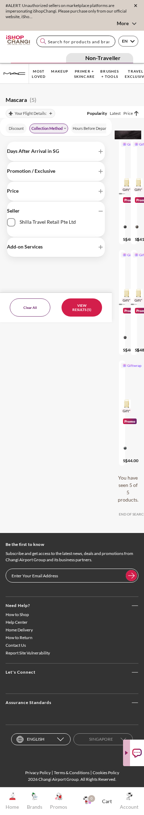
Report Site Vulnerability (28, 652)
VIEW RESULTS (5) (81, 307)
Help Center (17, 622)
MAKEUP (59, 71)
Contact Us (16, 645)
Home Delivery (19, 629)
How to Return (19, 637)
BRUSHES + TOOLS (109, 74)
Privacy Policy (38, 772)
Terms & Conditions (71, 772)
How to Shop (17, 614)
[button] (56, 151)
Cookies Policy (106, 772)
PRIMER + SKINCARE (84, 74)
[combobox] (75, 41)
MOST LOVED (38, 74)
